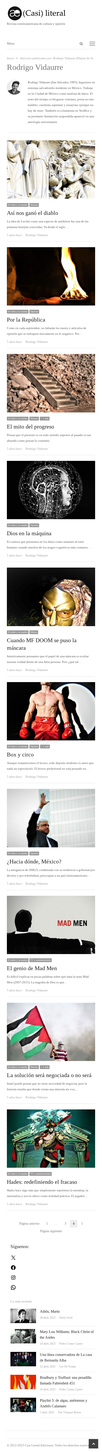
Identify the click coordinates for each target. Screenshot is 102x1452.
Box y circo (20, 754)
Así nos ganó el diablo (32, 213)
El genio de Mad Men (32, 968)
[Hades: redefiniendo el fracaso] (51, 1112)
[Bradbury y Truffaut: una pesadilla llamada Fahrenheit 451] (23, 1377)
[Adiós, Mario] (23, 1311)
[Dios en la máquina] (51, 463)
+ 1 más (45, 418)
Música (33, 632)
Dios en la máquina (29, 533)
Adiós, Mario (50, 1311)
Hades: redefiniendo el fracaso (42, 1182)
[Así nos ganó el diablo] (51, 143)
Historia (34, 205)
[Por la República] (51, 250)
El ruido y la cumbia (18, 205)
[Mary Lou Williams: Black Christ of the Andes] (23, 1331)
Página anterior (29, 1223)
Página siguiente (51, 1231)
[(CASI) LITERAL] (51, 13)
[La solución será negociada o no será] (51, 1005)
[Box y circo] (51, 685)
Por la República (26, 320)
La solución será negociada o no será (49, 1075)
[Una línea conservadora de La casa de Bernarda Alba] (23, 1354)
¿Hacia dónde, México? (34, 861)
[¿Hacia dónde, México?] (51, 791)
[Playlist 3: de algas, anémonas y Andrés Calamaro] (23, 1400)
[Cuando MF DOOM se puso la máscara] (51, 570)
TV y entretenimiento (40, 960)
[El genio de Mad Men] (51, 898)
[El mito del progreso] (51, 356)
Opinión (34, 311)
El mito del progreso (30, 427)
